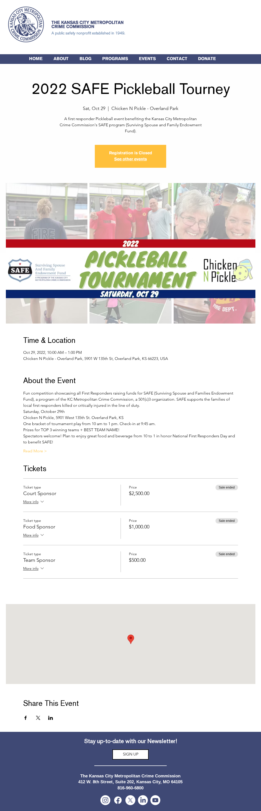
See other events (130, 159)
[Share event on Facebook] (25, 718)
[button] (115, 59)
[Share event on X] (38, 718)
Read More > (35, 451)
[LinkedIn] (143, 800)
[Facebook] (118, 800)
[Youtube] (155, 800)
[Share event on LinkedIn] (50, 718)
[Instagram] (105, 800)
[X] (130, 800)
